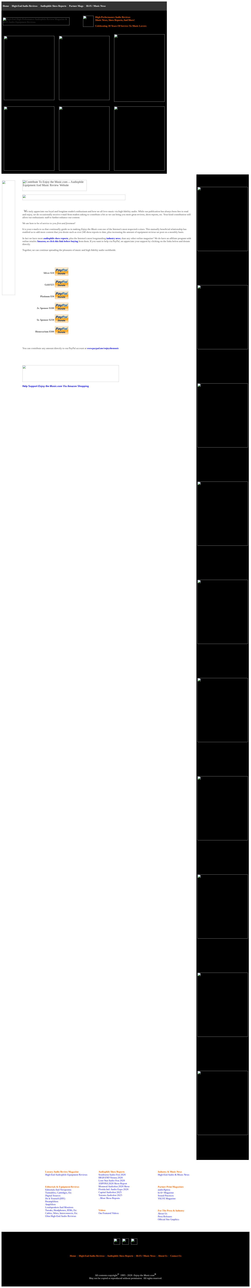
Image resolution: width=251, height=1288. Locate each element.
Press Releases (165, 1216)
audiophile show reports (55, 238)
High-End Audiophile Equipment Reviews (66, 1174)
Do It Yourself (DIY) (55, 1198)
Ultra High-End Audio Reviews (60, 1216)
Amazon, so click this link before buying (57, 241)
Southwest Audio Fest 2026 (112, 1174)
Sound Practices (166, 1195)
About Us (162, 1213)
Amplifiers (50, 1204)
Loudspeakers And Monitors (59, 1207)
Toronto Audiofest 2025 (110, 1195)
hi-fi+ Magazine (166, 1192)
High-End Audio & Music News (173, 1174)
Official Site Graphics (168, 1219)
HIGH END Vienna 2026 (110, 1177)
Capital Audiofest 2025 (110, 1192)
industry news (113, 238)
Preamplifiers (51, 1201)
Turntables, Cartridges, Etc (58, 1192)
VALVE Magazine (167, 1198)
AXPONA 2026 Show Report (112, 1183)
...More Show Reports (109, 1198)
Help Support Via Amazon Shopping (55, 386)
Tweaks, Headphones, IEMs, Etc (61, 1210)
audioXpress (164, 1189)
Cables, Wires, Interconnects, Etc (61, 1213)
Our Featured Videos (108, 1213)
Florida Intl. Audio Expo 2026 (113, 1189)
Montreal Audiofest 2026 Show (114, 1186)
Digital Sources (52, 1195)
